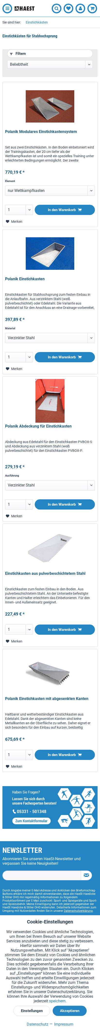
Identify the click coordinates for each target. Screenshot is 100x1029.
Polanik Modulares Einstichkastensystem (41, 131)
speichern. (58, 1001)
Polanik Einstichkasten (25, 279)
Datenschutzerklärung (78, 911)
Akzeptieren (69, 1011)
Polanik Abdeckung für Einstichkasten (38, 426)
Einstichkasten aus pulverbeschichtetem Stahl (45, 573)
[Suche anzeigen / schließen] (56, 8)
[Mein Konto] (80, 8)
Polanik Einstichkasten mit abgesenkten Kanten (46, 698)
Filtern (20, 53)
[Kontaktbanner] (50, 807)
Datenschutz (37, 1024)
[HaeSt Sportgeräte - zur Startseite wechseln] (24, 8)
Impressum (63, 1024)
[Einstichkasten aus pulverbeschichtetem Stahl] (50, 548)
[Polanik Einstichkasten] (50, 253)
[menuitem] (6, 8)
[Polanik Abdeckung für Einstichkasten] (50, 401)
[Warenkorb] (92, 8)
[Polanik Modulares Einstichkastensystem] (50, 106)
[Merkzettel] (68, 8)
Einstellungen (32, 1011)
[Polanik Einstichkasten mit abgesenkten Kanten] (50, 673)
